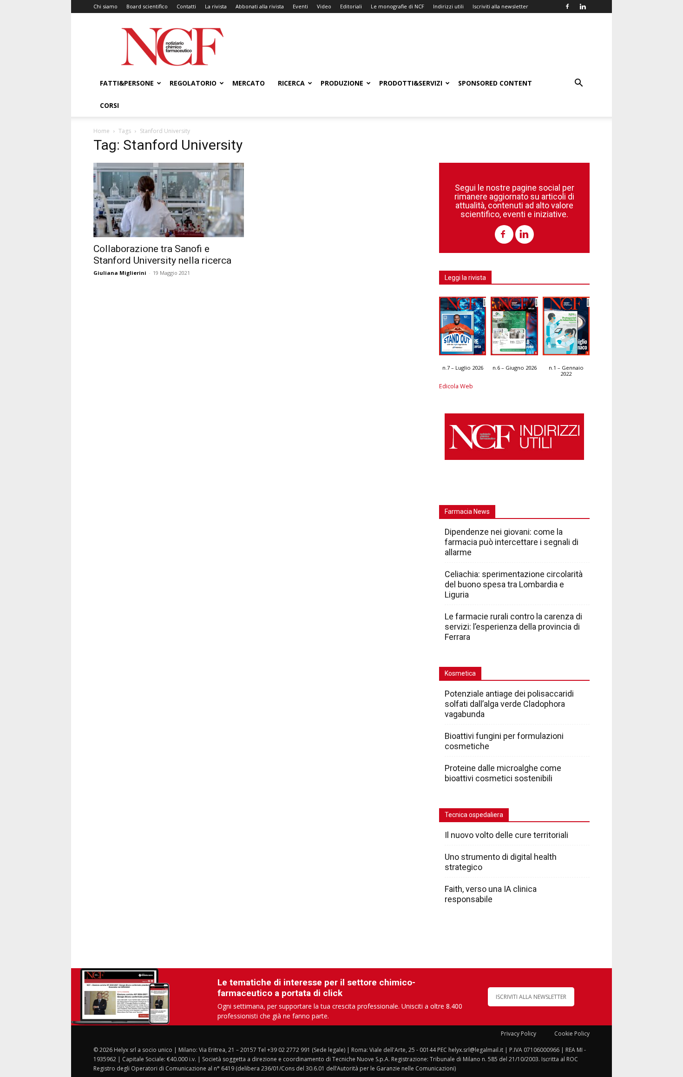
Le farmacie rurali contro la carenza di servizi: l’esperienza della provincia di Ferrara (513, 627)
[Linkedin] (583, 6)
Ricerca (291, 83)
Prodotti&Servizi (410, 83)
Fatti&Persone (127, 83)
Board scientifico (147, 6)
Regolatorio (193, 83)
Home (101, 131)
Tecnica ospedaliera (474, 814)
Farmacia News (467, 511)
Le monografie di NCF (397, 6)
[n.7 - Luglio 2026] (462, 328)
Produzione (342, 83)
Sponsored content (495, 83)
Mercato (248, 83)
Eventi (300, 6)
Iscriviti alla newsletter (500, 6)
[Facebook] (567, 6)
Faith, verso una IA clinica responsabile (491, 894)
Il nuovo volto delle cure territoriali (507, 835)
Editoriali (351, 6)
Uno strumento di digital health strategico (501, 862)
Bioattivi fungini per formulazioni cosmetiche (504, 741)
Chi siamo (105, 6)
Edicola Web (456, 386)
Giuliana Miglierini (119, 272)
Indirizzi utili (448, 6)
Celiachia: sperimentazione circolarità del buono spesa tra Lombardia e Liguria (514, 584)
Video (324, 6)
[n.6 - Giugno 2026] (514, 328)
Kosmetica (460, 673)
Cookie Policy (572, 1033)
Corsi (109, 105)
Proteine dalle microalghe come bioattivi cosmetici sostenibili (503, 773)
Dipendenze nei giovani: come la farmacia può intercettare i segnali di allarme (511, 542)
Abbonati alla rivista (260, 6)
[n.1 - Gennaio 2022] (566, 328)
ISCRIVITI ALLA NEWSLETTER (531, 997)
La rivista (216, 6)
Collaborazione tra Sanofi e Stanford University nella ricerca (162, 254)
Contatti (186, 6)
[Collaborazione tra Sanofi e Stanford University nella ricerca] (168, 200)
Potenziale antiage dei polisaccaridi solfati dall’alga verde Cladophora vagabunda (509, 704)
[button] (578, 84)
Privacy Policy (518, 1033)
